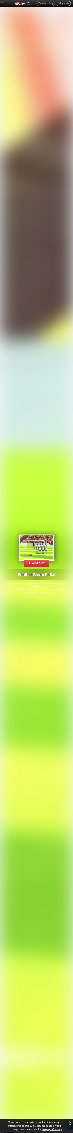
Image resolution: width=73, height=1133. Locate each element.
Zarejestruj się (45, 3)
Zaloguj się (63, 3)
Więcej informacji (52, 1129)
